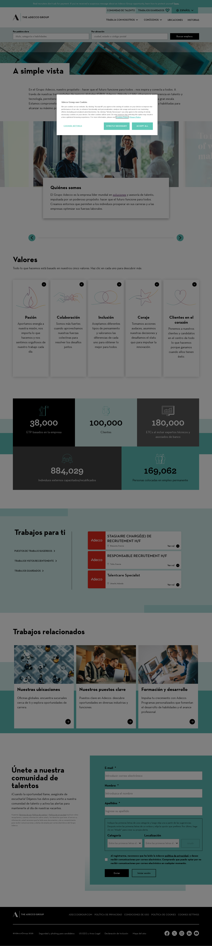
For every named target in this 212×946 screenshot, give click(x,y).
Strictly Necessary (116, 126)
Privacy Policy (135, 117)
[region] (107, 115)
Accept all (142, 126)
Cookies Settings (73, 126)
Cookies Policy (122, 117)
